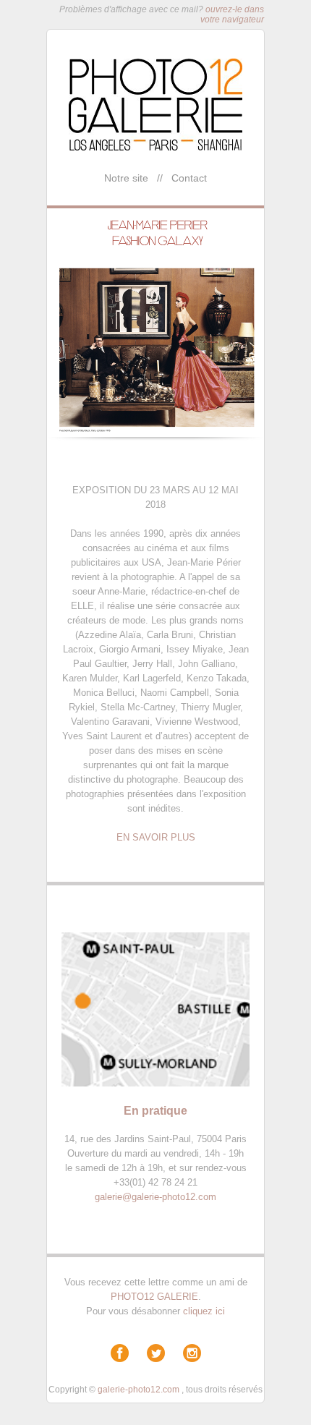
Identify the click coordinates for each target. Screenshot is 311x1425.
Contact (189, 178)
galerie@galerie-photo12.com (155, 1196)
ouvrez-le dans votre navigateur (232, 14)
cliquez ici (204, 1311)
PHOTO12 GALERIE (154, 1296)
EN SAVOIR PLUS (155, 837)
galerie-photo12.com (138, 1389)
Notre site (126, 178)
